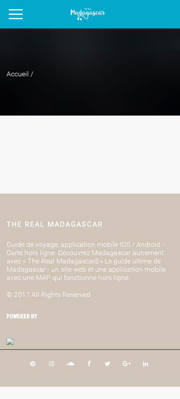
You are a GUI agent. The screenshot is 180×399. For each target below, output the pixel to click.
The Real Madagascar (55, 224)
